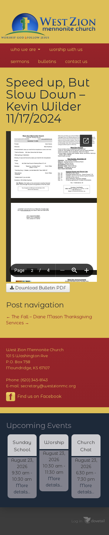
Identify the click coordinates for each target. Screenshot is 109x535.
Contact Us (76, 61)
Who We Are (24, 49)
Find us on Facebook (38, 396)
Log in (76, 520)
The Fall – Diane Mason (34, 316)
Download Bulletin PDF (40, 288)
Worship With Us (65, 49)
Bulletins (47, 61)
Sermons (20, 61)
